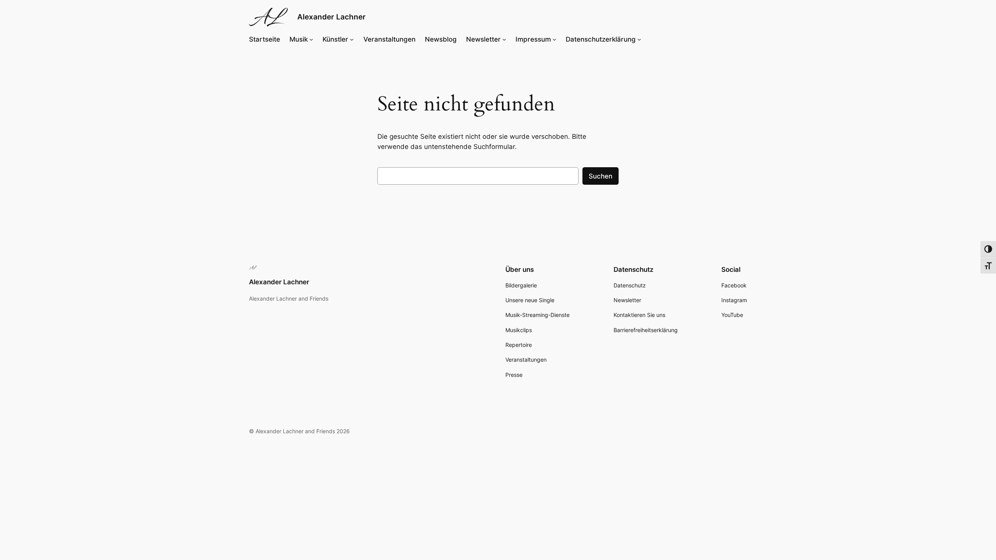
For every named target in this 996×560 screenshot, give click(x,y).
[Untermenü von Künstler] (352, 39)
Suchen (600, 176)
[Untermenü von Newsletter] (504, 39)
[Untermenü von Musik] (311, 39)
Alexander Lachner (331, 16)
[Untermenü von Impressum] (554, 39)
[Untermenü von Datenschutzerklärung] (639, 39)
